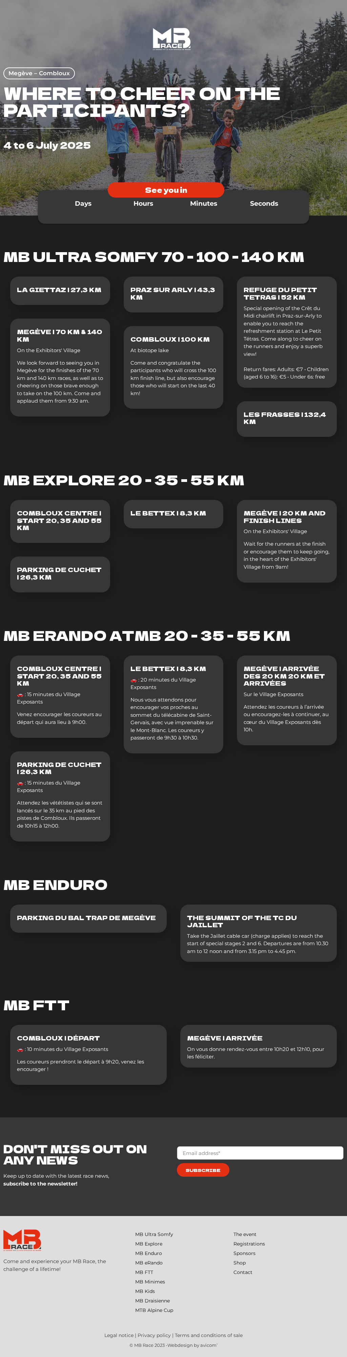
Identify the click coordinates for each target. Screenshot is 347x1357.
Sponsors (244, 1253)
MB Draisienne (152, 1301)
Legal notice (119, 1335)
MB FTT (144, 1272)
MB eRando (149, 1263)
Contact (242, 1272)
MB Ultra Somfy (154, 1234)
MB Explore (148, 1244)
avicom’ (209, 1345)
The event (245, 1234)
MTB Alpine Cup (154, 1310)
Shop (239, 1263)
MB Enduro (148, 1253)
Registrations (249, 1244)
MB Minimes (150, 1282)
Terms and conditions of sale (209, 1335)
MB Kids (145, 1291)
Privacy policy (154, 1335)
